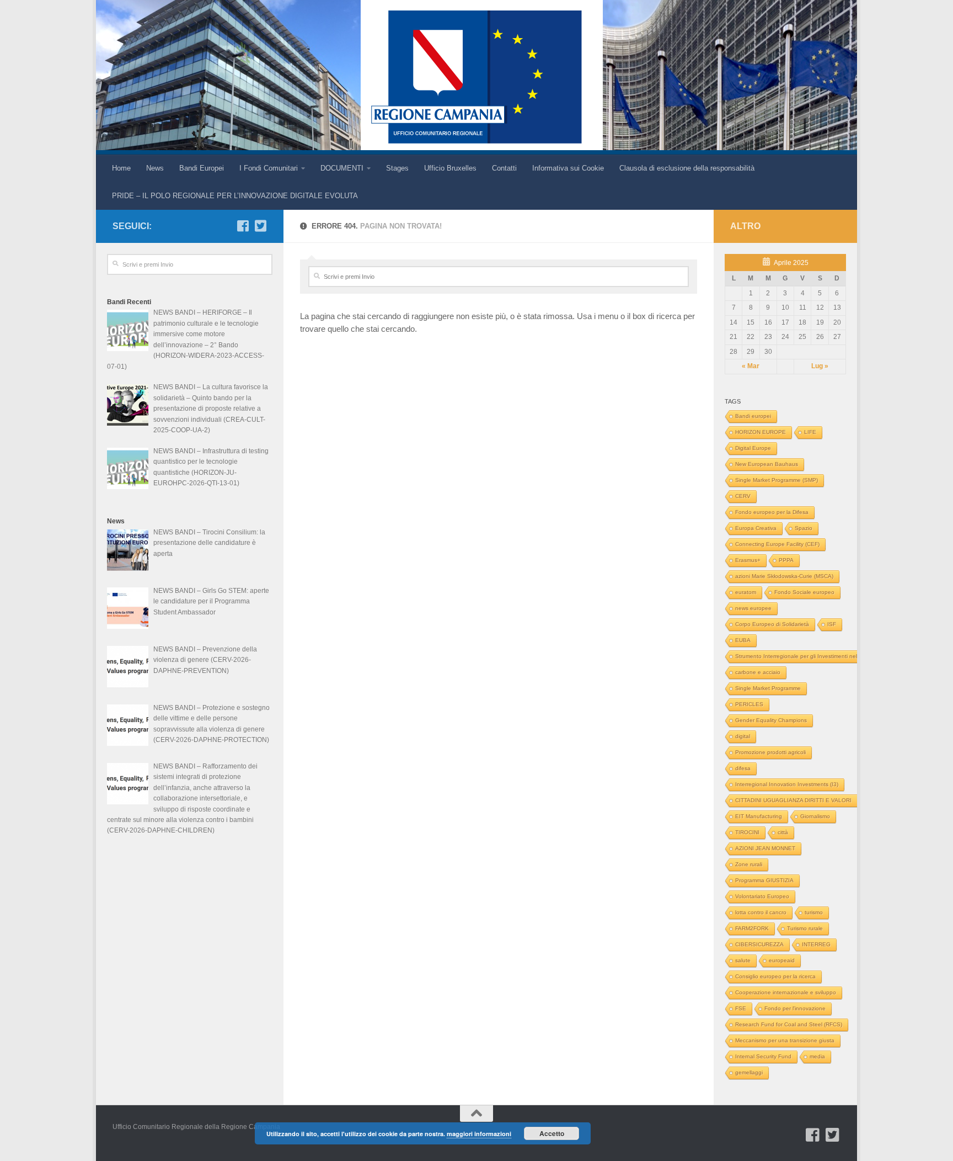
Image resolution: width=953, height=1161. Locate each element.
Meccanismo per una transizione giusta (784, 1040)
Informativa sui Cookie (568, 168)
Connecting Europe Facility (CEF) (777, 544)
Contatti (504, 168)
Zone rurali (748, 864)
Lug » (819, 366)
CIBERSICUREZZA (759, 944)
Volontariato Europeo (762, 896)
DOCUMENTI (341, 168)
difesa (743, 768)
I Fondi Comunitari (268, 168)
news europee (753, 608)
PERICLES (749, 704)
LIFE (810, 432)
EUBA (743, 640)
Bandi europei (753, 416)
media (817, 1056)
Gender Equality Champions (771, 720)
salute (743, 960)
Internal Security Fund (763, 1056)
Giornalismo (815, 816)
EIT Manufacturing (758, 816)
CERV (743, 496)
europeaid (782, 960)
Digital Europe (753, 448)
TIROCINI (747, 832)
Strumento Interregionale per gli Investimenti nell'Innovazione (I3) (818, 656)
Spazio (803, 528)
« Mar (750, 366)
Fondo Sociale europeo (804, 592)
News (155, 168)
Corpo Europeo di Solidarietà (772, 624)
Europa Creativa (756, 528)
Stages (397, 168)
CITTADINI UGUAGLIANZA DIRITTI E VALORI (793, 800)
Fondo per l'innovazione (795, 1008)
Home (121, 168)
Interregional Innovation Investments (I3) (786, 784)
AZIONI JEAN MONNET (765, 848)
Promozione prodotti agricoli (770, 752)
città (783, 832)
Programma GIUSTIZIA (764, 880)
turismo (814, 912)
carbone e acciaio (757, 672)
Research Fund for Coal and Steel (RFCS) (788, 1024)
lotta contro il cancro (760, 912)
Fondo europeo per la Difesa (772, 512)
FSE (740, 1008)
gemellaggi (749, 1072)
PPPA (786, 560)
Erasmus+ (748, 560)
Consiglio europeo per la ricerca (775, 976)
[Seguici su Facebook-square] (242, 225)
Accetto (551, 1133)
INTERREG (816, 944)
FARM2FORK (752, 928)
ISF (831, 624)
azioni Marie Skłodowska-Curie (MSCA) (784, 576)
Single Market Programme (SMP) (776, 480)
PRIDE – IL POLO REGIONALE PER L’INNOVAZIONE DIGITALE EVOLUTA (235, 196)
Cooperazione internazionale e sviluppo (785, 992)
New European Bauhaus (766, 464)
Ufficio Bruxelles (450, 168)
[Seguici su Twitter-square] (260, 225)
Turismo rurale (805, 928)
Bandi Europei (201, 168)
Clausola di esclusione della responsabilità (686, 168)
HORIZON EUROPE (760, 432)
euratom (745, 592)
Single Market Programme (768, 688)
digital (742, 736)
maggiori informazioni (479, 1134)
